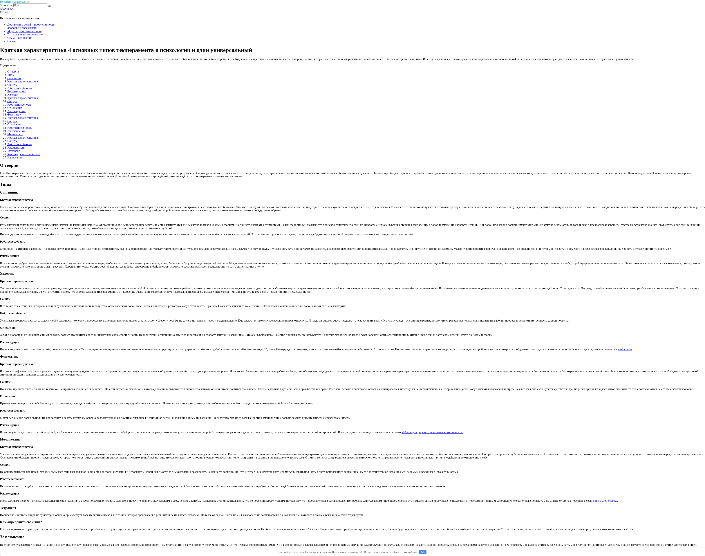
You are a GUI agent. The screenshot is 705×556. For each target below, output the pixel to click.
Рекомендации (16, 91)
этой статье (625, 349)
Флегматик (14, 114)
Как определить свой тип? (23, 154)
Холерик (12, 94)
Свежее (12, 41)
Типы (11, 74)
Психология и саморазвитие (25, 34)
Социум (12, 84)
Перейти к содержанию (15, 1)
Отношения (14, 107)
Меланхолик (15, 134)
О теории (13, 71)
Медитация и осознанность (24, 31)
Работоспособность (19, 88)
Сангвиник (14, 78)
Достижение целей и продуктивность (31, 24)
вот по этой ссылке (605, 500)
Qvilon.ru (5, 12)
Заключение (14, 157)
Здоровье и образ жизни (22, 27)
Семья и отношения (19, 37)
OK (423, 551)
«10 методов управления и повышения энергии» (432, 432)
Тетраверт (13, 150)
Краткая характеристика (22, 81)
